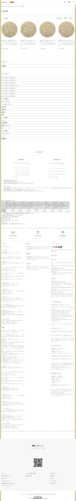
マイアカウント (53, 473)
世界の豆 (3, 109)
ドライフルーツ (5, 133)
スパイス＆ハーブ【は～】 (8, 88)
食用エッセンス (5, 125)
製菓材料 (3, 139)
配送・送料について (6, 476)
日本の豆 (3, 107)
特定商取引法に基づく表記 (7, 483)
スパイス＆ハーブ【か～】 (8, 80)
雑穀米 (3, 112)
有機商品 (3, 66)
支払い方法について (6, 481)
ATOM (30, 476)
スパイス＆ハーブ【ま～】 (8, 91)
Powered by (30, 498)
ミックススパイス (6, 104)
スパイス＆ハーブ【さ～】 (8, 83)
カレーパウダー (5, 101)
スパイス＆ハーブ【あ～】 (8, 77)
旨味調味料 (4, 123)
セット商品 (4, 131)
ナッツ (3, 136)
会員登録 (52, 476)
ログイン (52, 478)
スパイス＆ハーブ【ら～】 (8, 96)
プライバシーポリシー (6, 486)
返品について (4, 478)
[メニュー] (74, 2)
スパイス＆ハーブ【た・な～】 (12, 6)
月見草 (22, 6)
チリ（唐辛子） (5, 99)
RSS (27, 476)
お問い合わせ (53, 483)
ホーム (2, 6)
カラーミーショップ (24, 494)
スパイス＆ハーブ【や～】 (8, 93)
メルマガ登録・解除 (30, 473)
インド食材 (4, 117)
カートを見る (53, 481)
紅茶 (2, 115)
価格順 (65, 18)
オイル (3, 120)
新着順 (70, 18)
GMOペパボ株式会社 (43, 494)
